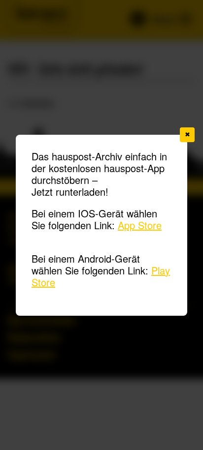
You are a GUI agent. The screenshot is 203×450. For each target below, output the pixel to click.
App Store (140, 225)
